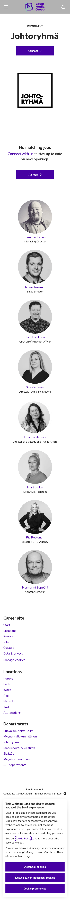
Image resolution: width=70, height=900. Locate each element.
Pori (6, 696)
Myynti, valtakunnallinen (20, 736)
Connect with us (20, 153)
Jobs (6, 642)
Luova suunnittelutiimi (18, 731)
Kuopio (8, 679)
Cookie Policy (23, 838)
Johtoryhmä (11, 742)
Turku (7, 707)
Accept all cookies (35, 867)
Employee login (35, 789)
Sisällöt (8, 754)
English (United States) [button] (49, 794)
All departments (14, 765)
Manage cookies (14, 660)
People (8, 636)
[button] (63, 7)
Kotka (7, 690)
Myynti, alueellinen (16, 759)
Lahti (6, 684)
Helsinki (8, 701)
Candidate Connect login (17, 793)
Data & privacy (13, 653)
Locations (9, 631)
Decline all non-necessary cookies (35, 878)
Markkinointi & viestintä (19, 748)
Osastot (8, 648)
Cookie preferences (35, 888)
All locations (12, 713)
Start (6, 625)
